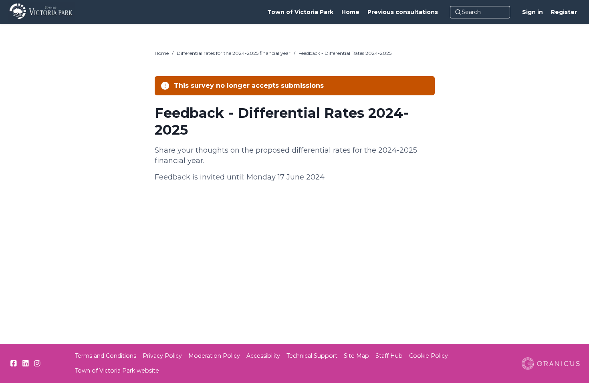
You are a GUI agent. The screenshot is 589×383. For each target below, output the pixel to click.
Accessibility (263, 355)
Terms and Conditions (105, 355)
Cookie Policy (428, 355)
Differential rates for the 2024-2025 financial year (233, 53)
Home (162, 53)
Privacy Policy (162, 355)
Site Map (356, 355)
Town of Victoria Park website (117, 370)
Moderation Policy (214, 355)
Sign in (532, 12)
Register (564, 12)
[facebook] (13, 363)
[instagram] (37, 363)
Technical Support (311, 355)
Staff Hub (389, 355)
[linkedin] (25, 363)
